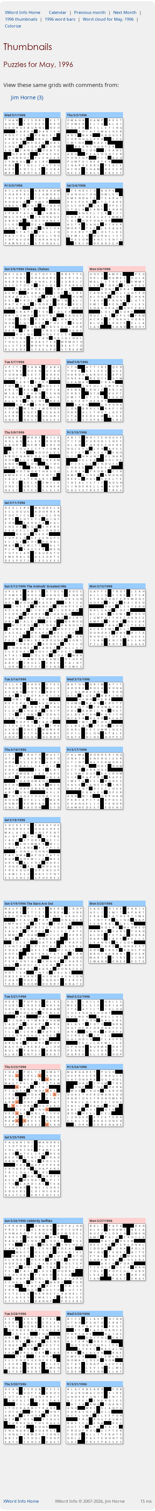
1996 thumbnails (21, 19)
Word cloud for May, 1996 (108, 19)
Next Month (125, 12)
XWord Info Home (22, 12)
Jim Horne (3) (27, 97)
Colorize (13, 26)
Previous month (90, 12)
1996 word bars (60, 19)
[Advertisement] (79, 1479)
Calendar (58, 12)
